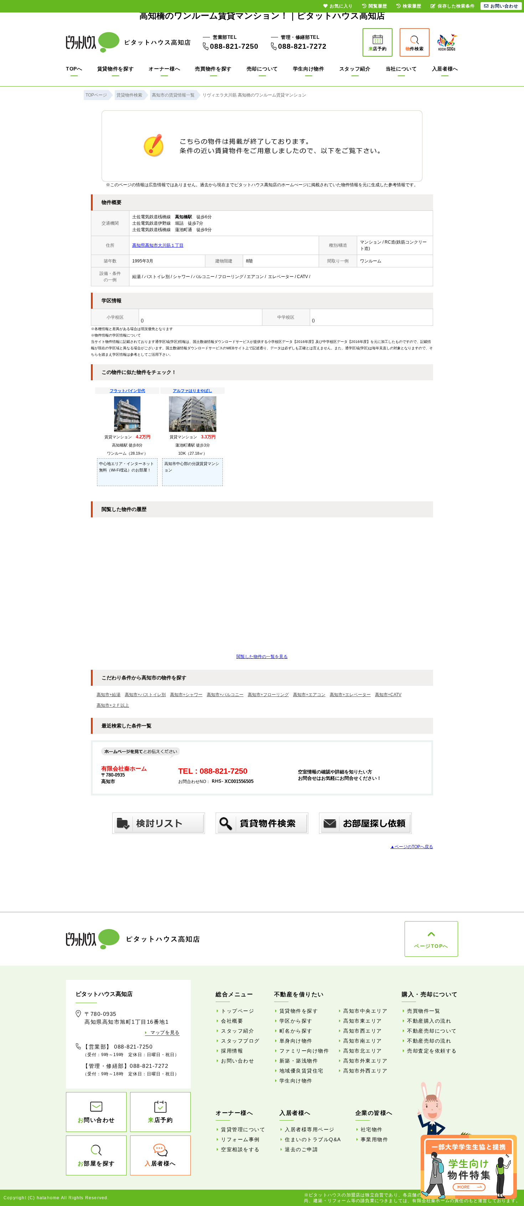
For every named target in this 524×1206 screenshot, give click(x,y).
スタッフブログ (240, 1041)
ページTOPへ (431, 946)
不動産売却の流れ (429, 1041)
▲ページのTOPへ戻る (411, 846)
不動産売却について (432, 1031)
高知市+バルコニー (225, 694)
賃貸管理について (243, 1129)
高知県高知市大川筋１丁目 (158, 245)
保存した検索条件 (456, 6)
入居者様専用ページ (310, 1129)
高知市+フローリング (268, 694)
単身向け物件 (296, 1041)
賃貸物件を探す (115, 69)
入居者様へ (445, 69)
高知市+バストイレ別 (145, 694)
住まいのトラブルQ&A (313, 1139)
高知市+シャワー (186, 694)
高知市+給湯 (108, 694)
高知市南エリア (362, 1041)
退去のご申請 (301, 1149)
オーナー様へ (164, 69)
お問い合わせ (237, 1061)
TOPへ (74, 69)
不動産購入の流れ (429, 1021)
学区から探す (296, 1021)
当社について (401, 69)
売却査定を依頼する (432, 1051)
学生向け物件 (308, 69)
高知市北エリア (362, 1051)
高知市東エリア (362, 1021)
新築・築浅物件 (298, 1061)
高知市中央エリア (365, 1011)
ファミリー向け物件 (304, 1051)
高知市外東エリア (365, 1061)
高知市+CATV (388, 694)
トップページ (237, 1011)
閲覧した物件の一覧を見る (262, 656)
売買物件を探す (213, 69)
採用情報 (232, 1051)
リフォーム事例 (240, 1139)
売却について (262, 69)
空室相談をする (240, 1149)
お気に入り (341, 6)
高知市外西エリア (365, 1071)
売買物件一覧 (423, 1011)
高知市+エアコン (309, 694)
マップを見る (165, 1032)
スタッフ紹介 (355, 69)
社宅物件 (372, 1129)
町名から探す (296, 1031)
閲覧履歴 (378, 6)
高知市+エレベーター (350, 694)
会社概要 (232, 1021)
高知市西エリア (362, 1031)
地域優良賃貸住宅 (301, 1071)
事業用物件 (375, 1139)
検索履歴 (412, 6)
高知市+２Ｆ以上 (113, 705)
